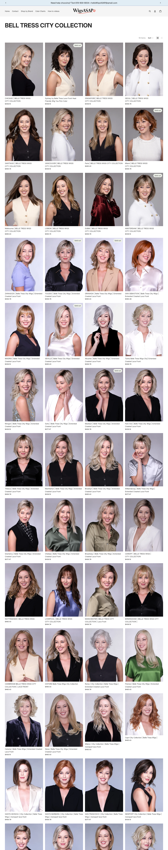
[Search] (150, 11)
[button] (150, 38)
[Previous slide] (5, 3)
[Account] (155, 11)
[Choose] (39, 92)
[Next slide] (160, 3)
